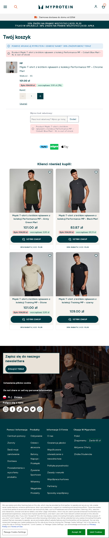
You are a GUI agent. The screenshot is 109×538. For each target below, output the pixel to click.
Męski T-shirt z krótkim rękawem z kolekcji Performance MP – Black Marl (77, 217)
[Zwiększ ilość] (40, 96)
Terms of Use (17, 527)
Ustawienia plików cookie (17, 383)
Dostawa (12, 461)
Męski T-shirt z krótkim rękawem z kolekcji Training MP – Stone (31, 301)
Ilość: (23, 90)
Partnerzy (52, 486)
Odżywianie (36, 436)
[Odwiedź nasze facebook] (12, 409)
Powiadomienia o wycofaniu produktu (16, 472)
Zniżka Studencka (83, 454)
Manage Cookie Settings (15, 532)
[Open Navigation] (5, 7)
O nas (50, 436)
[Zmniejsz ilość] (23, 96)
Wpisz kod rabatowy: (41, 113)
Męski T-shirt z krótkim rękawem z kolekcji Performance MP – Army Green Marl (31, 219)
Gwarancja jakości (56, 443)
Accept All (76, 532)
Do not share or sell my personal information (27, 390)
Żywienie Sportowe (36, 472)
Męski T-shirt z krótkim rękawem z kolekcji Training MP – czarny (78, 301)
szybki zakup (33, 239)
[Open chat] (40, 409)
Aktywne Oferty (82, 447)
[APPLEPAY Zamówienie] (65, 147)
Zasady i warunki (55, 472)
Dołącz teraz (16, 369)
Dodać (73, 119)
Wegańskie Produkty (36, 490)
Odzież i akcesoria (35, 445)
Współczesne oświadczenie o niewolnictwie (55, 454)
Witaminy (35, 481)
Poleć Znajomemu (87, 438)
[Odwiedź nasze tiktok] (19, 409)
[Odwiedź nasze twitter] (33, 409)
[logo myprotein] (56, 7)
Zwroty (11, 443)
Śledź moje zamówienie (13, 451)
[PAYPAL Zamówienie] (44, 147)
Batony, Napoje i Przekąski (35, 459)
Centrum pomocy (16, 436)
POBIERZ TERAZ (83, 46)
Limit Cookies (96, 532)
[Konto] (96, 7)
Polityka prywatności (57, 465)
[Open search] (16, 7)
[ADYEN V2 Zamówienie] (54, 147)
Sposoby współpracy (58, 493)
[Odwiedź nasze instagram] (6, 409)
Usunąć (23, 104)
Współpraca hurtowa (58, 479)
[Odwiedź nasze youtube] (26, 409)
